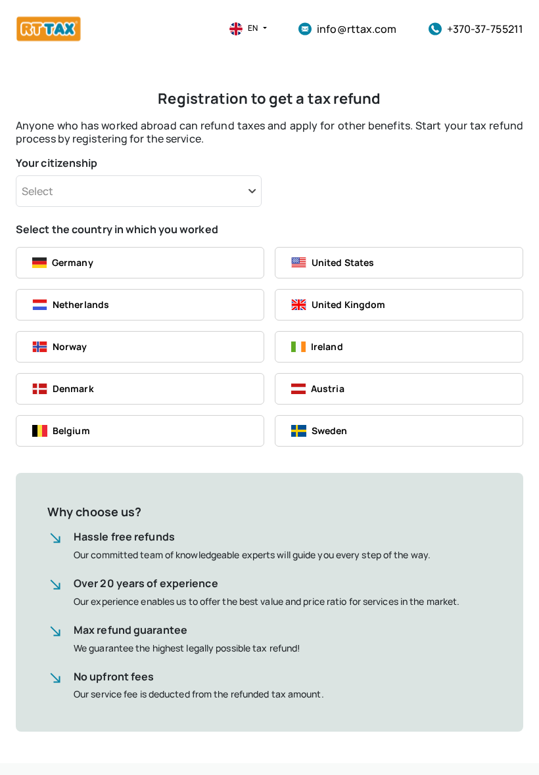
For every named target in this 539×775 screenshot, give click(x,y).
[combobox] (139, 191)
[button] (243, 28)
